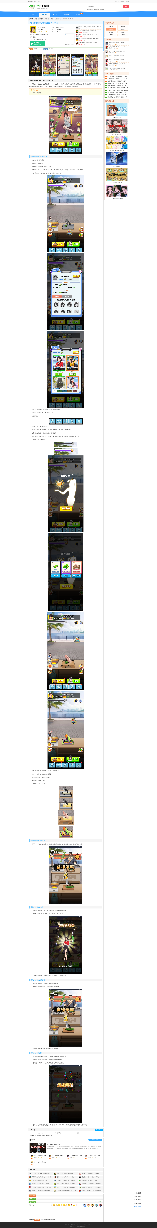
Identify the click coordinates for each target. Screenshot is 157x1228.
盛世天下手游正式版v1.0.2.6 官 (117, 47)
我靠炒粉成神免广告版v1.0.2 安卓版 (117, 85)
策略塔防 (123, 29)
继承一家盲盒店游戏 (88, 34)
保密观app (102, 9)
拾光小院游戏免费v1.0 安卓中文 (117, 68)
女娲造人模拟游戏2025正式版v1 (117, 55)
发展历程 (73, 1224)
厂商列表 (127, 1)
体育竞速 (111, 34)
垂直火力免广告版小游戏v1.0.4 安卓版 (117, 83)
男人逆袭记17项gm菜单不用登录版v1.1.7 (118, 88)
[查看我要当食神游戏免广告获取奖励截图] (33, 29)
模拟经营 (47, 19)
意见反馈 (90, 1224)
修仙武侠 (123, 26)
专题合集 (67, 14)
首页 (33, 14)
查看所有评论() (99, 1201)
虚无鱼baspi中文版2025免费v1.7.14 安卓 (117, 92)
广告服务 (84, 1224)
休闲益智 (111, 26)
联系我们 (67, 1224)
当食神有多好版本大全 (53, 1144)
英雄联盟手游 (90, 9)
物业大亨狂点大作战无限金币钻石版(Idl (118, 81)
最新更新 (117, 1)
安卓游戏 (44, 14)
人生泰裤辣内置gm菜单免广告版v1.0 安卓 (118, 94)
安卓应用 (55, 14)
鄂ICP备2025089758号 (81, 1226)
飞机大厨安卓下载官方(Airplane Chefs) (117, 78)
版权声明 (78, 1224)
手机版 (112, 1)
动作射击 (111, 32)
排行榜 (78, 14)
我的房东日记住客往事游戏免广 (117, 59)
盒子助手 (123, 34)
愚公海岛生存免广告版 (88, 42)
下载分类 (122, 1)
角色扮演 (123, 32)
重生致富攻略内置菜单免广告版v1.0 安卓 (118, 97)
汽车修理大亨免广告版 (89, 38)
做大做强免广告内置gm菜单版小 (117, 42)
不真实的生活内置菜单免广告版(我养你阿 (118, 90)
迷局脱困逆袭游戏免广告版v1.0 (117, 64)
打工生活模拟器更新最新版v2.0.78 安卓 (117, 76)
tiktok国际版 (96, 9)
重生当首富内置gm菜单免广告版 (117, 51)
